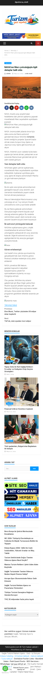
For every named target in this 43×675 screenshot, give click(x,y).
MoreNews (15, 650)
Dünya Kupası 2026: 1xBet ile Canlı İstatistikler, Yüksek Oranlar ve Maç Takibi (19, 550)
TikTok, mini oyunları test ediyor (17, 319)
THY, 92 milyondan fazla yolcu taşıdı (19, 599)
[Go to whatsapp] (5, 668)
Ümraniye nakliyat (22, 656)
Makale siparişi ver (38, 43)
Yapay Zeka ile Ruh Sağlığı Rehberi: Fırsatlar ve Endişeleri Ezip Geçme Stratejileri (21, 349)
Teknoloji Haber (10, 305)
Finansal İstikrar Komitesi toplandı (21, 392)
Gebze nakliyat (37, 656)
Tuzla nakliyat (6, 659)
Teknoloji (8, 63)
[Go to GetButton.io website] (5, 672)
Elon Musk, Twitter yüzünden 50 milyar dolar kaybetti (20, 311)
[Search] (31, 43)
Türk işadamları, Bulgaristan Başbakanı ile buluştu (21, 429)
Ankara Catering (6, 656)
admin (8, 73)
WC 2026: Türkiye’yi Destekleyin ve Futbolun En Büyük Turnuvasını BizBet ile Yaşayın (21, 541)
